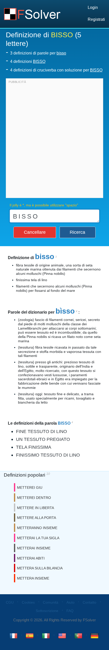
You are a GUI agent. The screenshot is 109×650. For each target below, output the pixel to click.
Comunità (50, 602)
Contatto (89, 602)
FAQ (70, 611)
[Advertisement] (54, 139)
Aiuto (70, 602)
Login (93, 7)
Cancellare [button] (35, 232)
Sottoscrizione (47, 611)
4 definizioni (27, 61)
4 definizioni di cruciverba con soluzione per (56, 70)
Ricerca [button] (77, 232)
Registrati (96, 19)
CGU (10, 602)
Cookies (28, 602)
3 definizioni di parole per (38, 53)
